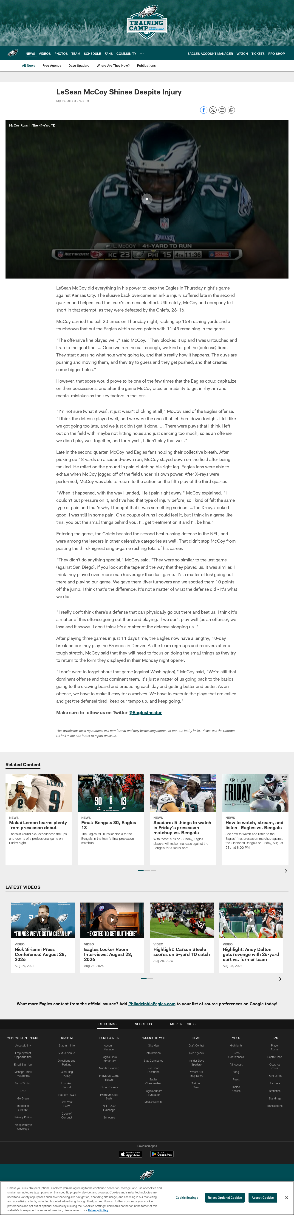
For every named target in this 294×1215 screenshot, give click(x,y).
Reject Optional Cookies (225, 1197)
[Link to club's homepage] (12, 52)
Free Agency (196, 1053)
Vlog (236, 1071)
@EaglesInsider (145, 712)
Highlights (236, 1045)
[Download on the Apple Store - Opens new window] (130, 1155)
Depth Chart (274, 1056)
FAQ (22, 1090)
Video (236, 1037)
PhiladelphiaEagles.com (151, 1003)
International (153, 1053)
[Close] (287, 1198)
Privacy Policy (23, 1117)
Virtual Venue (67, 1053)
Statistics (274, 1090)
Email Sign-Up (23, 1064)
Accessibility (23, 1045)
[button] (147, 198)
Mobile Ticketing (109, 1068)
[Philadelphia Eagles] (147, 1175)
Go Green (23, 1098)
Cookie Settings (187, 1197)
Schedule (109, 1117)
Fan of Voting (23, 1083)
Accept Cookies (263, 1197)
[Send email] (222, 112)
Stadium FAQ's (67, 1094)
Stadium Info (67, 1045)
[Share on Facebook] (203, 112)
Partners (275, 1083)
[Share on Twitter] (213, 112)
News (196, 1037)
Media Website (153, 1102)
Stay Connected (153, 1060)
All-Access (236, 1064)
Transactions (275, 1105)
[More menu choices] (142, 53)
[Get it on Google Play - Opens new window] (162, 1156)
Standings (275, 1098)
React (236, 1079)
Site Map (153, 1045)
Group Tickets (109, 1087)
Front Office (275, 1075)
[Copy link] (231, 110)
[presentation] (286, 871)
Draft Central (196, 1045)
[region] (147, 1198)
